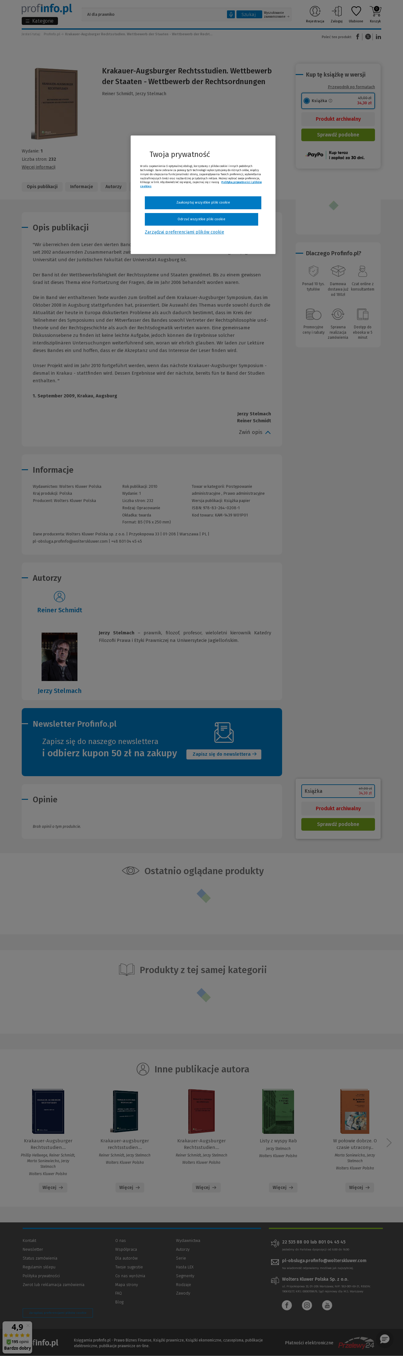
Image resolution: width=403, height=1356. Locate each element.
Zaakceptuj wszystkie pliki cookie (203, 202)
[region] (203, 195)
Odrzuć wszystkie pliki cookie (201, 219)
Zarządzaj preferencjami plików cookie (184, 232)
